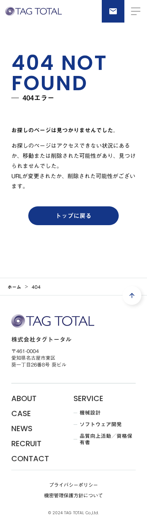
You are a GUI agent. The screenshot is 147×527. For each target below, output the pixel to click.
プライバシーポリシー (73, 485)
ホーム (14, 287)
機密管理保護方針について (73, 495)
